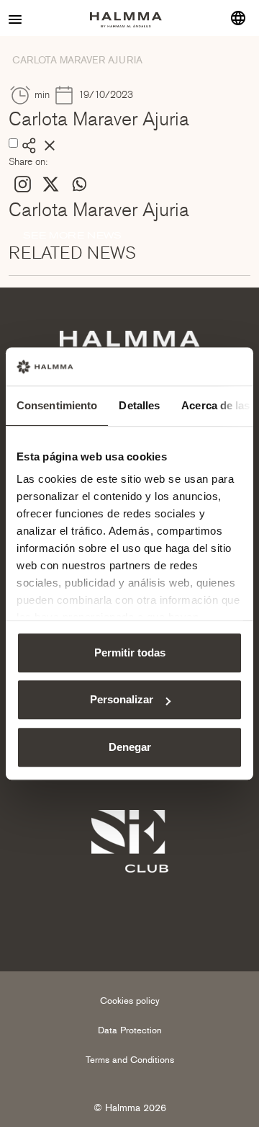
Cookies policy (130, 1000)
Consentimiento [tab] (57, 405)
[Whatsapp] (78, 184)
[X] (50, 184)
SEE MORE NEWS (72, 235)
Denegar (130, 747)
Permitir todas (129, 652)
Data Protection (130, 1030)
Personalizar (121, 699)
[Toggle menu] (16, 18)
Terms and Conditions (130, 1060)
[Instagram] (22, 184)
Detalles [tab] (139, 405)
